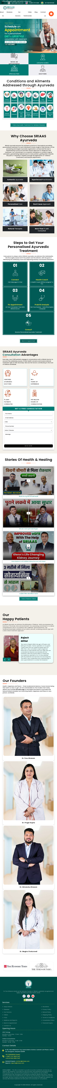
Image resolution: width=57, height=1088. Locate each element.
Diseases (9, 12)
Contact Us (7, 1026)
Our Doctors (8, 1012)
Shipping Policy (47, 1015)
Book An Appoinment (28, 341)
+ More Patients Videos (28, 599)
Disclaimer (46, 1007)
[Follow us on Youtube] (32, 996)
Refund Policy (47, 1012)
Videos (6, 1015)
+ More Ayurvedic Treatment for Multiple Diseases (28, 125)
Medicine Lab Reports (10, 1020)
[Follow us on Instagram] (28, 996)
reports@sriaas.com (17, 3)
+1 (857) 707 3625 (34, 3)
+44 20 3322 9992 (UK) (12, 1058)
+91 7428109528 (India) (12, 1054)
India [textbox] (6, 422)
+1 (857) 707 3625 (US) (12, 1056)
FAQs (5, 1017)
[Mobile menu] (2, 2)
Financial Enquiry (48, 1023)
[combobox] (28, 421)
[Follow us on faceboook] (24, 996)
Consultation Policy (48, 1020)
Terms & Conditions (49, 1017)
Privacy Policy (47, 1009)
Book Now (28, 446)
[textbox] (27, 430)
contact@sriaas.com (22, 1061)
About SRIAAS (8, 1007)
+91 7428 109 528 (49, 3)
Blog (36, 12)
